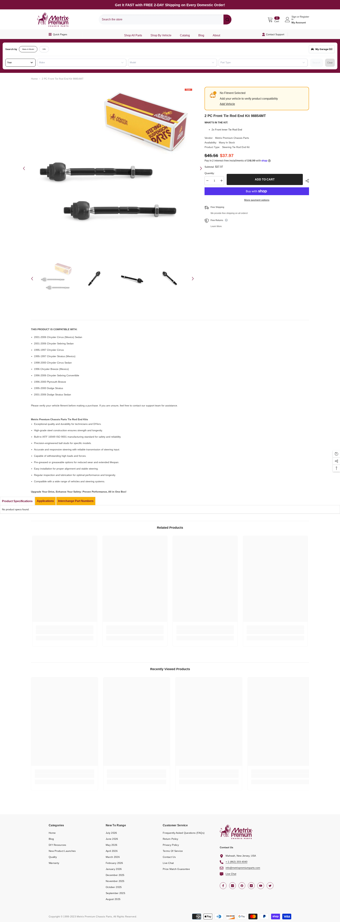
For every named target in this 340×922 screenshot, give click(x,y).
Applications (45, 500)
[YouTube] (260, 885)
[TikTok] (251, 885)
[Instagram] (232, 885)
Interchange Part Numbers (76, 500)
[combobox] (161, 19)
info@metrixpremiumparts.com (243, 867)
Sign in (293, 17)
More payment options (256, 200)
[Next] (201, 168)
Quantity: (210, 173)
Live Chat (231, 873)
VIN (44, 49)
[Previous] (24, 168)
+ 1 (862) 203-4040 (236, 861)
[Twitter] (270, 885)
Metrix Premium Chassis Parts (232, 137)
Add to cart (265, 179)
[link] (65, 632)
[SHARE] (306, 181)
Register (304, 16)
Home (34, 78)
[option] (112, 168)
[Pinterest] (242, 885)
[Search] (165, 19)
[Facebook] (223, 885)
